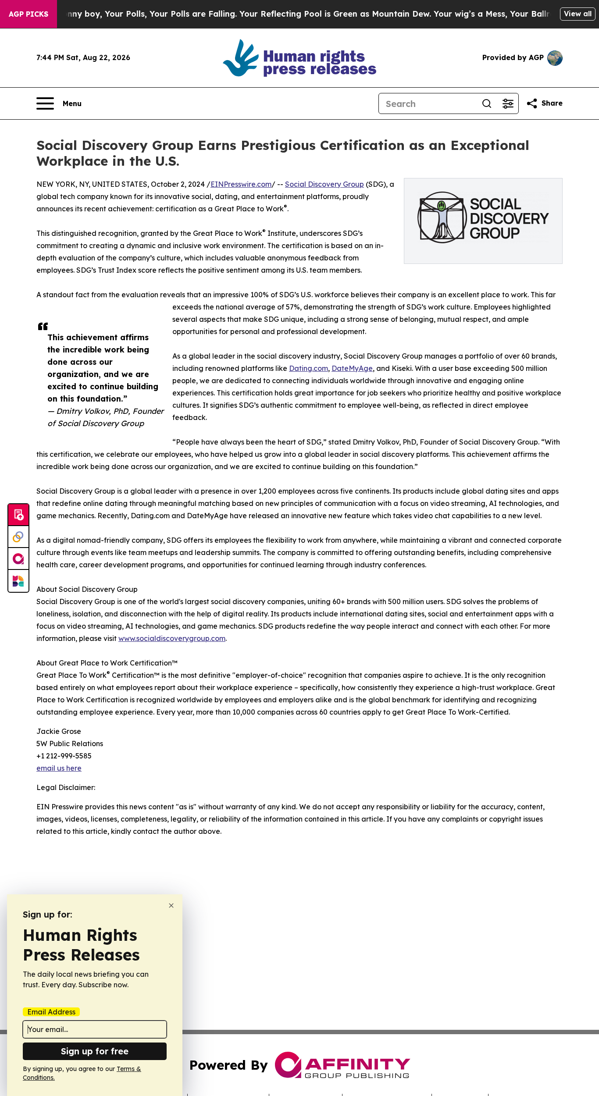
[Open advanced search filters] (507, 103)
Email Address (51, 1011)
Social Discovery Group (324, 184)
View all (578, 13)
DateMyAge (352, 368)
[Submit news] (18, 515)
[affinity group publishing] (18, 559)
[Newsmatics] (18, 581)
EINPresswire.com (240, 184)
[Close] (171, 905)
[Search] (486, 103)
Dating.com (308, 368)
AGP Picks (28, 14)
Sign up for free (94, 1051)
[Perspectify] (18, 537)
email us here (59, 768)
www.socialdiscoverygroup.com (171, 638)
